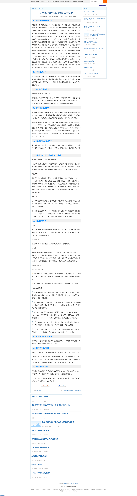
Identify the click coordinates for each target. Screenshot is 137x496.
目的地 (81, 1)
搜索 (105, 1)
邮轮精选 (42, 1)
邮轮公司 (77, 1)
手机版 (74, 16)
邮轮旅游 (67, 1)
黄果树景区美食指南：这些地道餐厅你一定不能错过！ (50, 413)
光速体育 (33, 1)
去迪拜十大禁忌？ (37, 464)
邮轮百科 (52, 1)
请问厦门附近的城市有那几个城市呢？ (44, 439)
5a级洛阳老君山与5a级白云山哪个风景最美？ (58, 422)
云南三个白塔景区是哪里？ (41, 473)
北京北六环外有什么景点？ (41, 430)
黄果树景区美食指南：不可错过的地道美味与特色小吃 (50, 405)
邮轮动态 (38, 1)
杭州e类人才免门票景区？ (40, 396)
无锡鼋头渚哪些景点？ (39, 456)
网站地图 (76, 483)
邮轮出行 (47, 1)
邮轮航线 (72, 1)
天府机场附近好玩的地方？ (41, 447)
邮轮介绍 (57, 1)
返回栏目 (38, 390)
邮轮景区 (62, 1)
